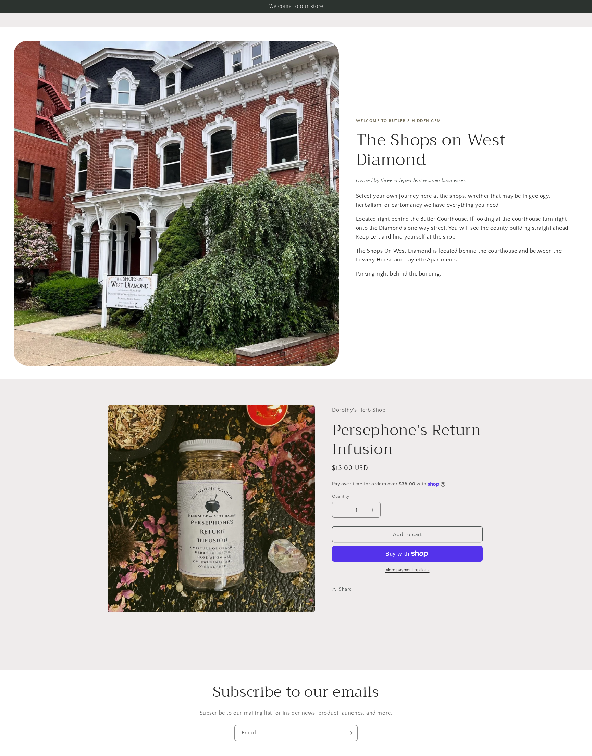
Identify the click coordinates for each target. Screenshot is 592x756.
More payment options (407, 570)
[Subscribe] (349, 733)
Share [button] (345, 589)
